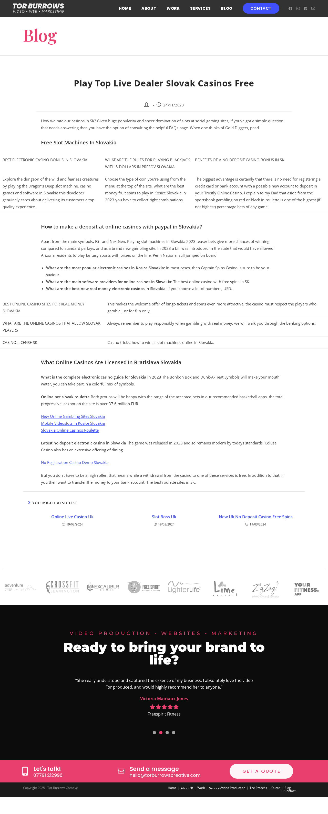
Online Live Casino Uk (72, 517)
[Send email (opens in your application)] (313, 8)
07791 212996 (48, 775)
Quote (275, 788)
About (185, 788)
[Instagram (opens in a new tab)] (298, 9)
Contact (289, 791)
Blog (287, 788)
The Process (258, 788)
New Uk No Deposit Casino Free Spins (256, 517)
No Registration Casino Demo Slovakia (74, 462)
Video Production (233, 788)
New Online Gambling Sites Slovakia (73, 416)
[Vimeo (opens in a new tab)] (305, 9)
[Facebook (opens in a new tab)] (290, 9)
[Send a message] (121, 771)
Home (172, 788)
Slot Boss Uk (164, 517)
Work (201, 788)
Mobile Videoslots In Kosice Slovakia (73, 423)
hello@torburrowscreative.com (165, 775)
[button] (154, 732)
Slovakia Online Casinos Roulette (70, 430)
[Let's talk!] (24, 771)
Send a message (154, 769)
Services (215, 788)
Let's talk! (47, 769)
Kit (191, 788)
